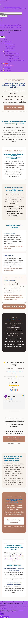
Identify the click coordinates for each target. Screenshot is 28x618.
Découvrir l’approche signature (14, 306)
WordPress (15, 612)
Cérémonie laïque (7, 41)
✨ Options (6, 51)
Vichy (16, 556)
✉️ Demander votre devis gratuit (11, 7)
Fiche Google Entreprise (12, 606)
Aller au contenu (4, 1)
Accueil (5, 39)
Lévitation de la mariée (14, 57)
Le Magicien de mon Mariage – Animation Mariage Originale (11, 26)
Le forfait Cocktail (10, 45)
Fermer (3, 36)
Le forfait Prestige (10, 50)
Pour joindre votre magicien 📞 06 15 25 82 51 (14, 9)
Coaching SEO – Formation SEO (22, 606)
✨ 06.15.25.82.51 (7, 67)
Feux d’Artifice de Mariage (12, 53)
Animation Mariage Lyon (4, 601)
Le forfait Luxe (9, 48)
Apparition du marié (13, 58)
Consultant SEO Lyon (3, 606)
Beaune (7, 558)
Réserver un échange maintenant (14, 439)
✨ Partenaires (7, 70)
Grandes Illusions (9, 55)
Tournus (12, 558)
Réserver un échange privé (14, 107)
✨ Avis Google (7, 68)
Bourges (21, 556)
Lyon (13, 554)
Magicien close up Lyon (14, 601)
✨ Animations (6, 43)
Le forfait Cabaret (10, 46)
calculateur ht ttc (4, 608)
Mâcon (17, 554)
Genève (12, 556)
